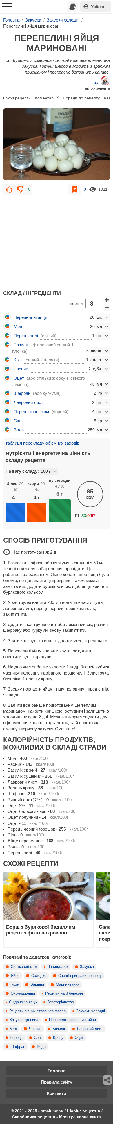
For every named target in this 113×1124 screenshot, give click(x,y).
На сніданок (57, 967)
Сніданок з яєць (23, 1002)
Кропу (58, 1038)
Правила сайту (56, 1082)
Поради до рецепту (81, 98)
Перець (16, 1038)
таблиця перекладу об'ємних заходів (42, 442)
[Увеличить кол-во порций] (106, 299)
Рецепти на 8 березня (64, 993)
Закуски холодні (90, 1011)
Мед (13, 1029)
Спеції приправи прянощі (80, 976)
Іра (95, 82)
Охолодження (23, 993)
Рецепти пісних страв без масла (37, 1011)
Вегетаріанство (60, 1002)
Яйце (15, 976)
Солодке (38, 976)
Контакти (56, 1093)
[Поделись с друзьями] (107, 1080)
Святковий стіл (24, 967)
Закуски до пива (24, 1020)
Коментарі (47, 97)
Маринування (67, 984)
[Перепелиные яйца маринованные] (56, 144)
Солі (38, 1038)
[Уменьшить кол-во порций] (106, 307)
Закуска (87, 967)
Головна (56, 1070)
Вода (41, 1047)
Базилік (59, 1029)
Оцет (79, 1038)
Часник (35, 1029)
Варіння (37, 984)
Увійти (97, 6)
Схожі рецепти (17, 98)
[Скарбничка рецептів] (72, 6)
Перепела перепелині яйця (72, 1020)
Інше (14, 984)
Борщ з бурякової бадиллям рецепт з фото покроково (40, 929)
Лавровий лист (90, 1029)
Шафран (17, 1047)
